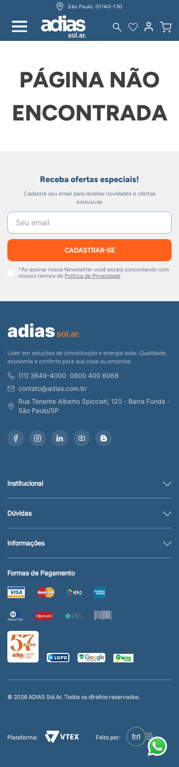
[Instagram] (37, 438)
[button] (117, 27)
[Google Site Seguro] (92, 658)
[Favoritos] (133, 27)
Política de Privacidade (93, 276)
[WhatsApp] (159, 747)
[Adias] (44, 339)
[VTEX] (62, 738)
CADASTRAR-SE (90, 250)
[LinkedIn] (59, 438)
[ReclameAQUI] (123, 658)
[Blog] (104, 438)
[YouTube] (81, 438)
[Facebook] (15, 438)
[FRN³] (140, 737)
